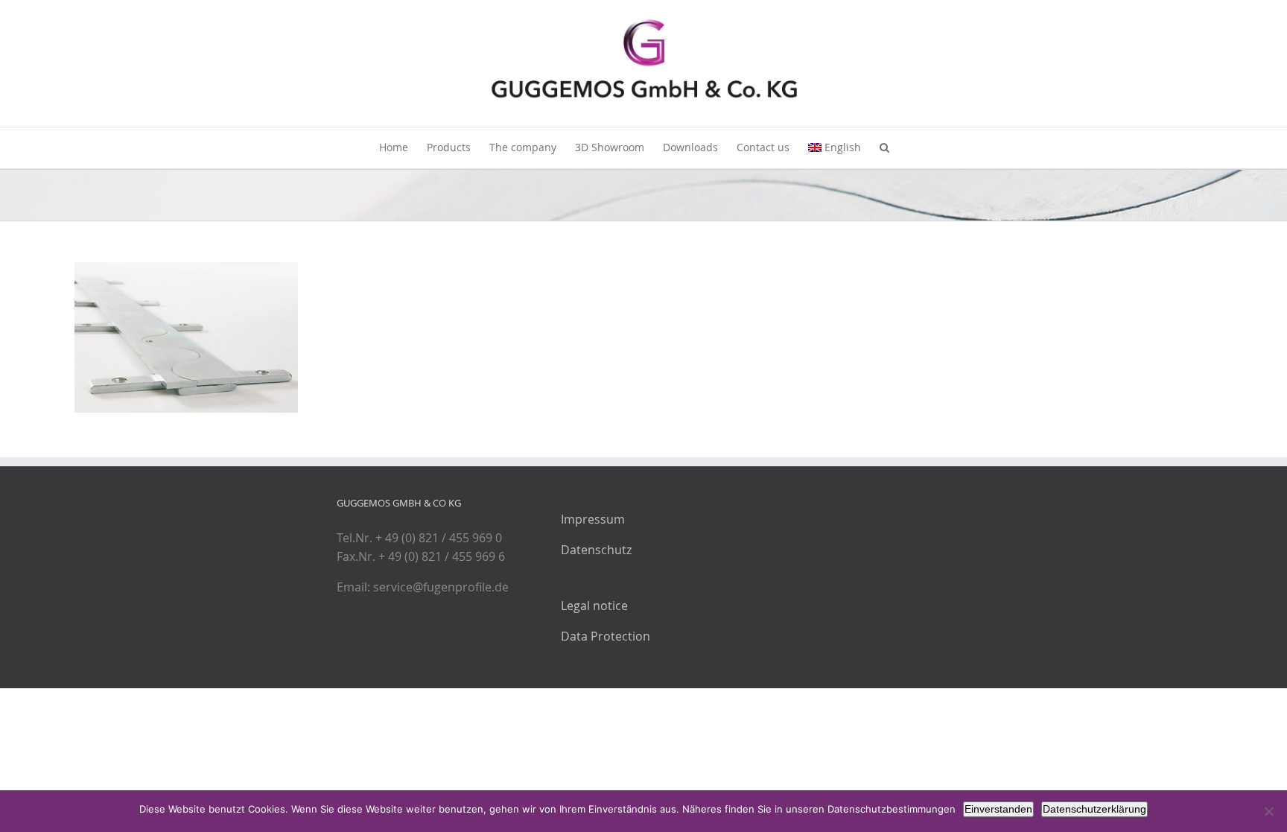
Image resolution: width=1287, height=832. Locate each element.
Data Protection (605, 636)
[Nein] (1268, 811)
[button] (884, 147)
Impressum (593, 519)
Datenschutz (596, 550)
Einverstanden (998, 809)
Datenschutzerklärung (1094, 809)
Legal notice (594, 605)
